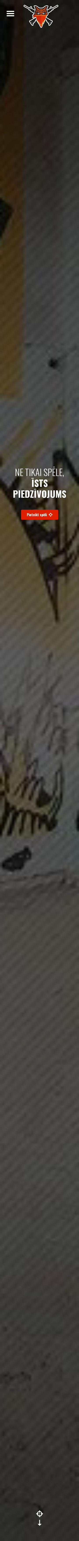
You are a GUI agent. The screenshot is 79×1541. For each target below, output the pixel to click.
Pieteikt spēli (37, 514)
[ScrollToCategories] (39, 1518)
